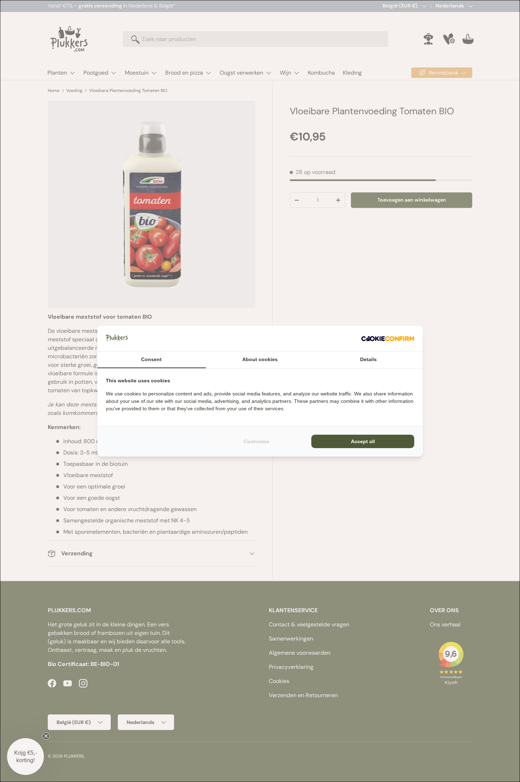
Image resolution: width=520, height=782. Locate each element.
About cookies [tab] (260, 359)
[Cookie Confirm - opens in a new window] (387, 338)
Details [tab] (368, 359)
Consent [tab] (151, 359)
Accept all (363, 441)
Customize (256, 441)
